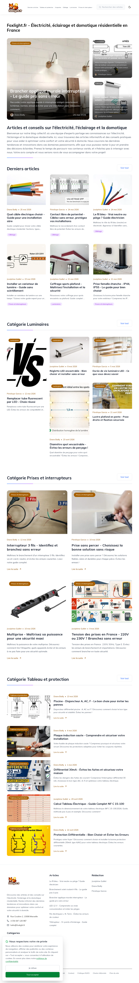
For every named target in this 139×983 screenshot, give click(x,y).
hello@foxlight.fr (17, 925)
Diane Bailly (12, 209)
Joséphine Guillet (100, 209)
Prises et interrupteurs (85, 7)
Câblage (65, 7)
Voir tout (124, 167)
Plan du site (114, 973)
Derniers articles (33, 7)
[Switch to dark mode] (129, 7)
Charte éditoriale (99, 973)
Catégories (13, 933)
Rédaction (98, 875)
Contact (71, 973)
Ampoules (58, 7)
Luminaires (73, 7)
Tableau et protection (46, 7)
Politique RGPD (84, 973)
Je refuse (33, 968)
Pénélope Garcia (57, 209)
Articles (54, 875)
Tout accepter (32, 974)
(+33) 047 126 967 (18, 921)
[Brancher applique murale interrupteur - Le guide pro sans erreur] (48, 79)
